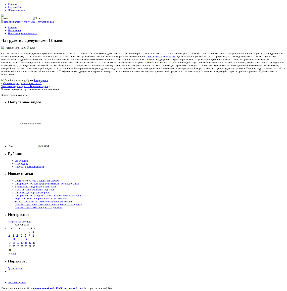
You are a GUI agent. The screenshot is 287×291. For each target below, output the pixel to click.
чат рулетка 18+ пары (20, 221)
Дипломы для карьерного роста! (33, 192)
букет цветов (15, 268)
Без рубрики (41, 80)
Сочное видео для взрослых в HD (22, 83)
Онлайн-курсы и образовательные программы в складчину (48, 204)
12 (17, 239)
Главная (12, 4)
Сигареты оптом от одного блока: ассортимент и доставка (48, 195)
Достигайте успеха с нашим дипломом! (37, 180)
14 (26, 239)
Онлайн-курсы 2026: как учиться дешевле (38, 207)
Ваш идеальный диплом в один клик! (36, 186)
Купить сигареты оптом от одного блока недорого (43, 201)
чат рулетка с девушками (161, 56)
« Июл (12, 253)
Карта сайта (14, 7)
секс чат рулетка (17, 282)
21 (26, 242)
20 (22, 242)
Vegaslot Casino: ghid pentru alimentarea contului (41, 198)
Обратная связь (16, 10)
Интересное (14, 30)
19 (17, 242)
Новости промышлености (22, 33)
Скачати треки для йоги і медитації (34, 189)
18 (14, 242)
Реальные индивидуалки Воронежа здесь (24, 86)
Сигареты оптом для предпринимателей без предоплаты (47, 183)
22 (30, 242)
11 (14, 239)
